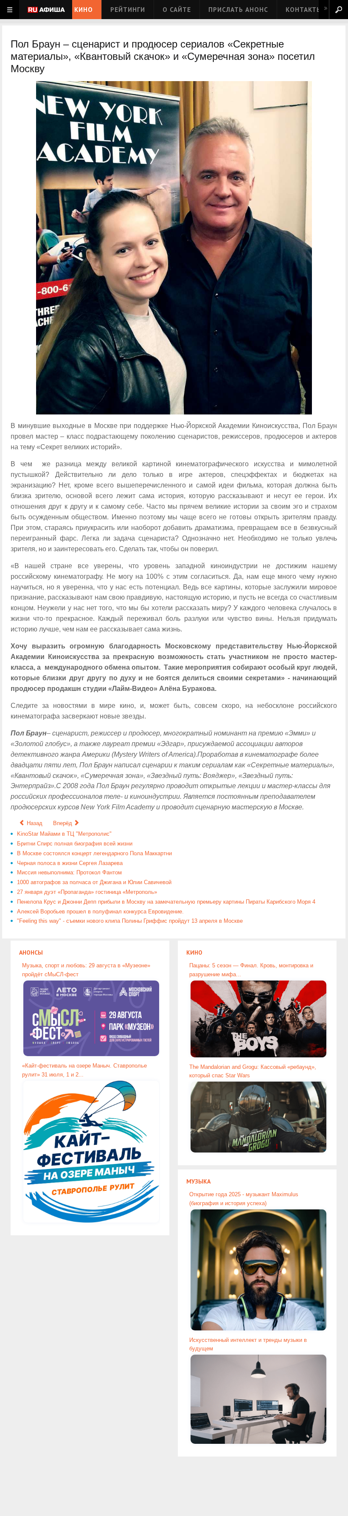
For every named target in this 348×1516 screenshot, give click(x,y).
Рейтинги (127, 10)
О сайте (177, 10)
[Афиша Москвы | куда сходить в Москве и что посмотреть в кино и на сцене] (46, 10)
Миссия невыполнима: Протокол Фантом (69, 872)
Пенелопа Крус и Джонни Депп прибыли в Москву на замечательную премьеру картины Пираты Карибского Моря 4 (166, 902)
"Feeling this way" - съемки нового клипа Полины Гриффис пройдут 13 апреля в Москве (130, 921)
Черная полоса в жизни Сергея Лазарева (70, 863)
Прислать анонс (238, 10)
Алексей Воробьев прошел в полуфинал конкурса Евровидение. (100, 911)
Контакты (304, 10)
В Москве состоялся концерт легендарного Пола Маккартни (94, 853)
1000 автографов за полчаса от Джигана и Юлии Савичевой (94, 882)
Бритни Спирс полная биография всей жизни (74, 843)
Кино (83, 10)
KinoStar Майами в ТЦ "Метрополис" (64, 834)
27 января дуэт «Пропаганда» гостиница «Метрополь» (87, 892)
